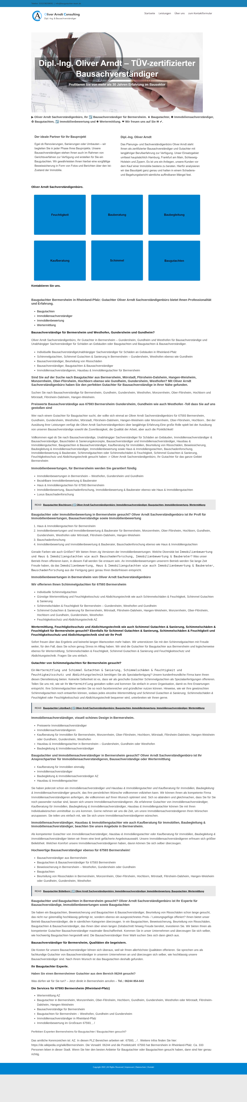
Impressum (129, 1067)
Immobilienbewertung (50, 320)
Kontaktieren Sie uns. (46, 285)
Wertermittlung (46, 325)
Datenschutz (141, 1067)
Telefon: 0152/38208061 (42, 3)
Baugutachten (46, 311)
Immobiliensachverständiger (54, 315)
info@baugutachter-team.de (68, 3)
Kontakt (151, 1067)
